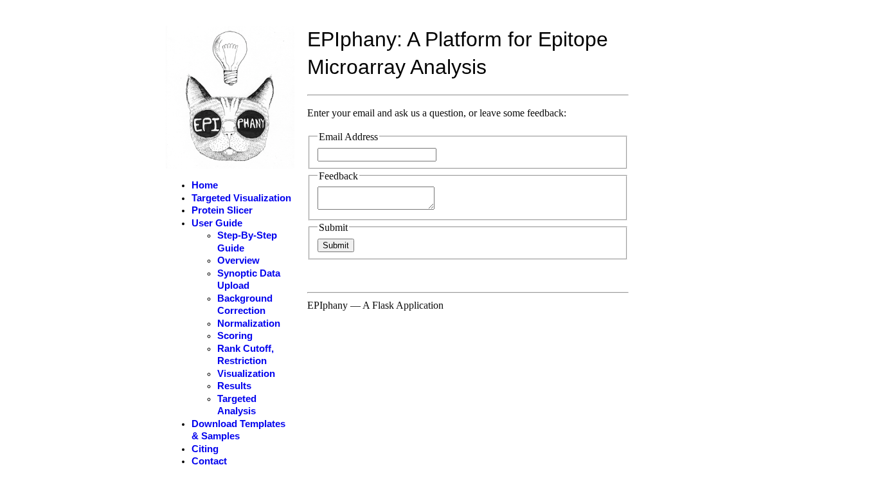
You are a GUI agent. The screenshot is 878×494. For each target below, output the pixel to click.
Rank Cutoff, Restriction (245, 355)
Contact (209, 461)
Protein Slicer (222, 210)
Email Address (348, 136)
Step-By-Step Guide (247, 241)
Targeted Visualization (241, 198)
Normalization (248, 323)
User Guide (217, 223)
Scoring (235, 336)
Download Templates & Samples (238, 430)
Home (205, 185)
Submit (333, 227)
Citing (205, 449)
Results (234, 386)
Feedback (338, 175)
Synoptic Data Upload (248, 279)
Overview (238, 260)
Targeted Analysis (236, 405)
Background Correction (245, 304)
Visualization (246, 374)
